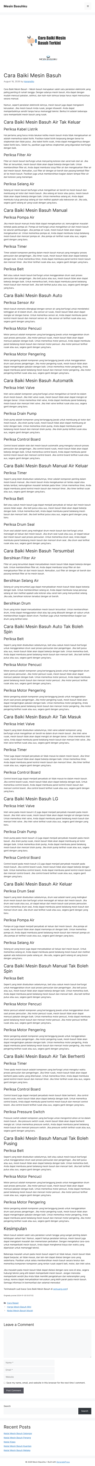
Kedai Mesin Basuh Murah (20, 1310)
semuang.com (60, 1289)
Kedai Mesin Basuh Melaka (17, 1450)
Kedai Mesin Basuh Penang (17, 1437)
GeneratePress (63, 1462)
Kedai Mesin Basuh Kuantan (17, 1446)
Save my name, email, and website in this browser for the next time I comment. (45, 1383)
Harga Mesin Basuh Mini (19, 1307)
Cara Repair (13, 1303)
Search (7, 1406)
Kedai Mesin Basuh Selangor (18, 1433)
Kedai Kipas (9, 1442)
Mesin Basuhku (15, 6)
